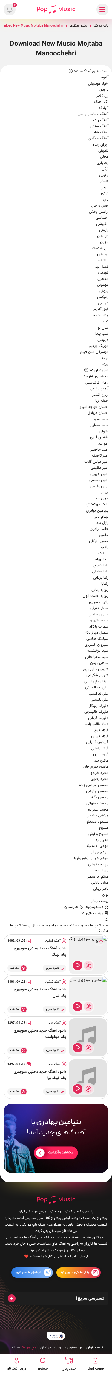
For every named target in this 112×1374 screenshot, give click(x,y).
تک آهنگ (101, 102)
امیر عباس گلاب (96, 462)
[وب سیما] (56, 1336)
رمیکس (102, 297)
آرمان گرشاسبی (96, 383)
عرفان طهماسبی (96, 681)
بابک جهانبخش (97, 504)
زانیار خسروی (98, 602)
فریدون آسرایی (97, 742)
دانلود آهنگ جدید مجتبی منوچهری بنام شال (40, 993)
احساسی (102, 218)
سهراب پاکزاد (98, 627)
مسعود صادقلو (97, 822)
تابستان (102, 236)
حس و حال (99, 206)
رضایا (104, 584)
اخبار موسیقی (98, 84)
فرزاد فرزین (99, 736)
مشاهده (14, 968)
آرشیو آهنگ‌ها (79, 25)
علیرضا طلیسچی (96, 712)
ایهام (104, 492)
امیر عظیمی (99, 468)
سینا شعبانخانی (96, 657)
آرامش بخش (98, 212)
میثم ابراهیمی (97, 877)
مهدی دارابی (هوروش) (91, 858)
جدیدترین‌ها (98, 926)
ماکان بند (101, 761)
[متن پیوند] (56, 1138)
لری (105, 200)
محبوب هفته (78, 926)
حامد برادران (99, 529)
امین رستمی (98, 480)
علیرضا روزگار (98, 706)
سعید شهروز (98, 620)
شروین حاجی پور (95, 669)
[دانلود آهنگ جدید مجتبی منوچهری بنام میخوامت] (88, 1037)
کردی (104, 193)
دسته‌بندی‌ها (95, 907)
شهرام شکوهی (97, 675)
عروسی (102, 340)
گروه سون (100, 754)
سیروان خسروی (96, 645)
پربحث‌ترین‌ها (20, 926)
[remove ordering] (71, 71)
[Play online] (77, 965)
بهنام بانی (101, 517)
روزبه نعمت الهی (95, 596)
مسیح (103, 828)
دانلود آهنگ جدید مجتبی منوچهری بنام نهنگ (40, 951)
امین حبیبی (99, 474)
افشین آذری (99, 437)
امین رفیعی (99, 486)
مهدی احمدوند (97, 846)
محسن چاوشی (97, 791)
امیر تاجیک (100, 456)
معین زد (102, 840)
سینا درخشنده (97, 651)
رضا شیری (100, 566)
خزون (104, 242)
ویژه (105, 364)
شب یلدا (101, 334)
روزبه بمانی (99, 590)
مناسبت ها (100, 316)
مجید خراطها (99, 773)
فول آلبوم (100, 309)
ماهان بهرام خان (95, 767)
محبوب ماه (59, 926)
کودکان (103, 273)
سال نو (103, 328)
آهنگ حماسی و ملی (93, 114)
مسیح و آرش (98, 834)
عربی (104, 187)
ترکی (105, 169)
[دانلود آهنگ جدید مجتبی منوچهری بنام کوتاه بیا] (88, 1078)
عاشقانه (102, 260)
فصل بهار (101, 267)
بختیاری (102, 163)
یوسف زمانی (99, 901)
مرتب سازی (95, 913)
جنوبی (103, 175)
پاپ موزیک (101, 25)
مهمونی (102, 285)
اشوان (103, 431)
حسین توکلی (98, 541)
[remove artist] (86, 370)
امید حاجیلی (99, 450)
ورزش (103, 291)
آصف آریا (101, 401)
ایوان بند (101, 499)
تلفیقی (103, 151)
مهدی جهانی (99, 852)
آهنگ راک (100, 120)
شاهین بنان (99, 663)
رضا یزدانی (100, 578)
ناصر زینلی (100, 889)
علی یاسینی (99, 700)
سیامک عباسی (97, 639)
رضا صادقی (100, 572)
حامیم (103, 535)
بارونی (103, 230)
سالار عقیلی (99, 608)
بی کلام (102, 96)
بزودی (103, 90)
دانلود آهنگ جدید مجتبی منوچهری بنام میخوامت (40, 1034)
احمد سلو (101, 419)
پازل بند (102, 523)
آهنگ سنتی (99, 126)
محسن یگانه (99, 797)
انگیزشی (102, 224)
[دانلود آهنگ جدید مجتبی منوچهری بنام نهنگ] (88, 955)
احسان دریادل (98, 413)
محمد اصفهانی (97, 803)
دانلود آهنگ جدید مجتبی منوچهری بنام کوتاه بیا (40, 1075)
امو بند (103, 444)
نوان (105, 895)
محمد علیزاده (98, 810)
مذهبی (102, 279)
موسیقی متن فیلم (94, 352)
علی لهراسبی (98, 694)
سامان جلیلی (98, 614)
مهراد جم (101, 870)
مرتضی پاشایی (97, 816)
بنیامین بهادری (97, 511)
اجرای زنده (100, 145)
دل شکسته (100, 248)
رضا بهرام (101, 559)
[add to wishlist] (88, 965)
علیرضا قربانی (98, 718)
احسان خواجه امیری (93, 407)
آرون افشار (100, 395)
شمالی (103, 181)
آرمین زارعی (99, 389)
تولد (105, 322)
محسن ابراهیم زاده (93, 785)
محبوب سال (40, 926)
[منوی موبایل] (102, 9)
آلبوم (104, 77)
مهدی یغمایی (98, 864)
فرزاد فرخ (101, 730)
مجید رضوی (99, 779)
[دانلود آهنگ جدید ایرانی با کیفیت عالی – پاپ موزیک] (56, 9)
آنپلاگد (103, 108)
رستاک (103, 553)
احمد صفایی (99, 425)
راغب (104, 547)
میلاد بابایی (99, 883)
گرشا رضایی (99, 749)
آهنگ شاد (100, 133)
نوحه (105, 358)
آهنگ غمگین (98, 139)
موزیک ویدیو (98, 346)
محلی (104, 157)
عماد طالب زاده (96, 724)
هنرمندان (71, 907)
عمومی (103, 303)
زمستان (102, 254)
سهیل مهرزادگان (96, 633)
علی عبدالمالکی (96, 687)
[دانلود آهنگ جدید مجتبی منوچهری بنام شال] (88, 996)
